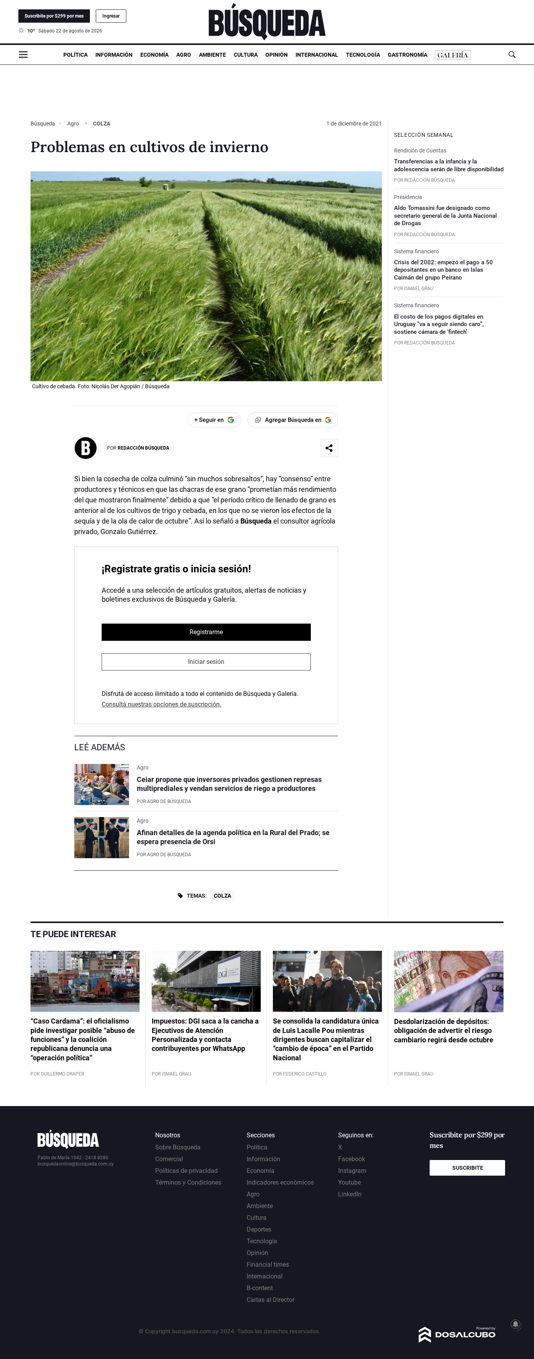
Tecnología (363, 55)
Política (75, 55)
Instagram (352, 1170)
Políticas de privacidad (186, 1170)
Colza (222, 896)
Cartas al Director (270, 1299)
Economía (154, 55)
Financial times (268, 1264)
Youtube (349, 1182)
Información (114, 55)
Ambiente (212, 55)
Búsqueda (43, 123)
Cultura (246, 55)
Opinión (276, 55)
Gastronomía (407, 55)
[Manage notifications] (515, 1324)
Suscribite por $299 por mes (54, 16)
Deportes (259, 1229)
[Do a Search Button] (512, 54)
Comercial (169, 1159)
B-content (260, 1288)
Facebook (351, 1159)
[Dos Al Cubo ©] (457, 1340)
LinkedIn (350, 1194)
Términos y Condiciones (188, 1182)
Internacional (317, 55)
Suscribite (467, 1168)
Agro (183, 55)
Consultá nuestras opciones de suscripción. (161, 704)
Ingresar (111, 16)
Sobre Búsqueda (178, 1147)
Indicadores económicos (280, 1182)
